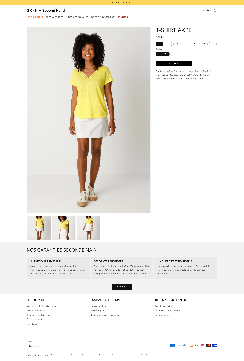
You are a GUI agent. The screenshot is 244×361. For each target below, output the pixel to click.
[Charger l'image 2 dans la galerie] (64, 228)
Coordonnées (104, 355)
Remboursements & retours (39, 315)
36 (168, 44)
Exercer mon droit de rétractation (42, 306)
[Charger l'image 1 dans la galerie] (39, 228)
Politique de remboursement (85, 355)
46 (213, 44)
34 (159, 44)
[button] (55, 17)
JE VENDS (173, 64)
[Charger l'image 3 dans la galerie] (88, 228)
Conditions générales (164, 306)
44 (204, 44)
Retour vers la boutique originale (106, 315)
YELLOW (162, 54)
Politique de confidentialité (167, 311)
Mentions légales (162, 315)
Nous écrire (32, 324)
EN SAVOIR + (122, 287)
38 (177, 44)
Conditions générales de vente (123, 355)
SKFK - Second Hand (40, 355)
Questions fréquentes (37, 311)
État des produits (34, 320)
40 (186, 44)
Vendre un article (98, 306)
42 (195, 44)
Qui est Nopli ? (97, 311)
